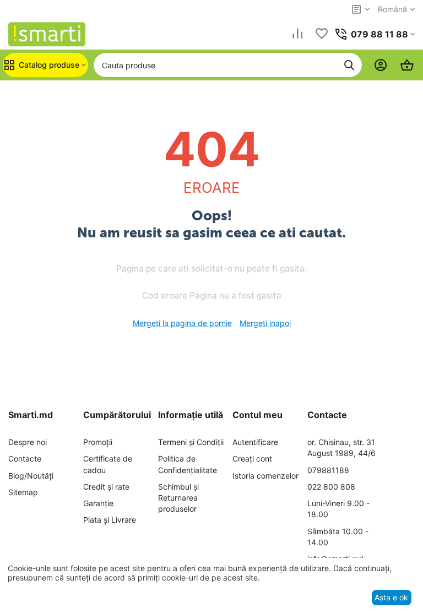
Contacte (24, 458)
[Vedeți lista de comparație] (297, 34)
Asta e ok (391, 597)
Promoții (97, 442)
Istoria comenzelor (265, 475)
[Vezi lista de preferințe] (321, 34)
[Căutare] (349, 65)
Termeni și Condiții (191, 442)
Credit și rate (106, 486)
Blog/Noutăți (30, 475)
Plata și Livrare (109, 519)
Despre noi (27, 442)
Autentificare (255, 442)
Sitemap (23, 492)
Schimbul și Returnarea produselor (178, 498)
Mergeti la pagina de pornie (182, 323)
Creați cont (252, 458)
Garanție (98, 503)
